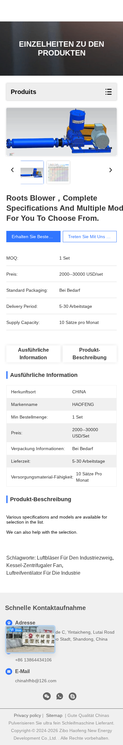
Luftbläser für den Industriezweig (74, 557)
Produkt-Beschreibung (90, 353)
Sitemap (54, 715)
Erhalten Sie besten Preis (37, 236)
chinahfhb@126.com (35, 680)
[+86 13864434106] (72, 698)
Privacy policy (27, 715)
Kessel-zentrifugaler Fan (34, 565)
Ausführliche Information (33, 353)
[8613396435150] (59, 698)
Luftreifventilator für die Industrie (43, 573)
